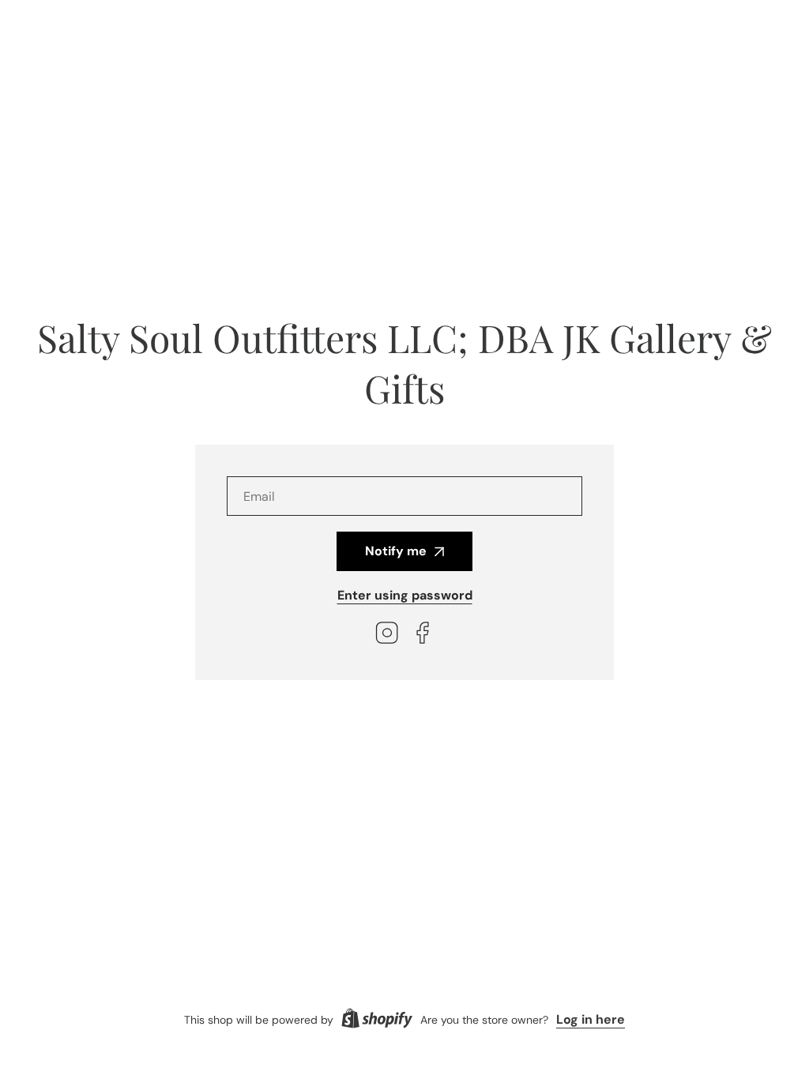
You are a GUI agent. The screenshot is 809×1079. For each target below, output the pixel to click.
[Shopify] (376, 1020)
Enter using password (404, 595)
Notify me (396, 551)
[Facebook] (423, 635)
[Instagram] (387, 635)
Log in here (590, 1019)
